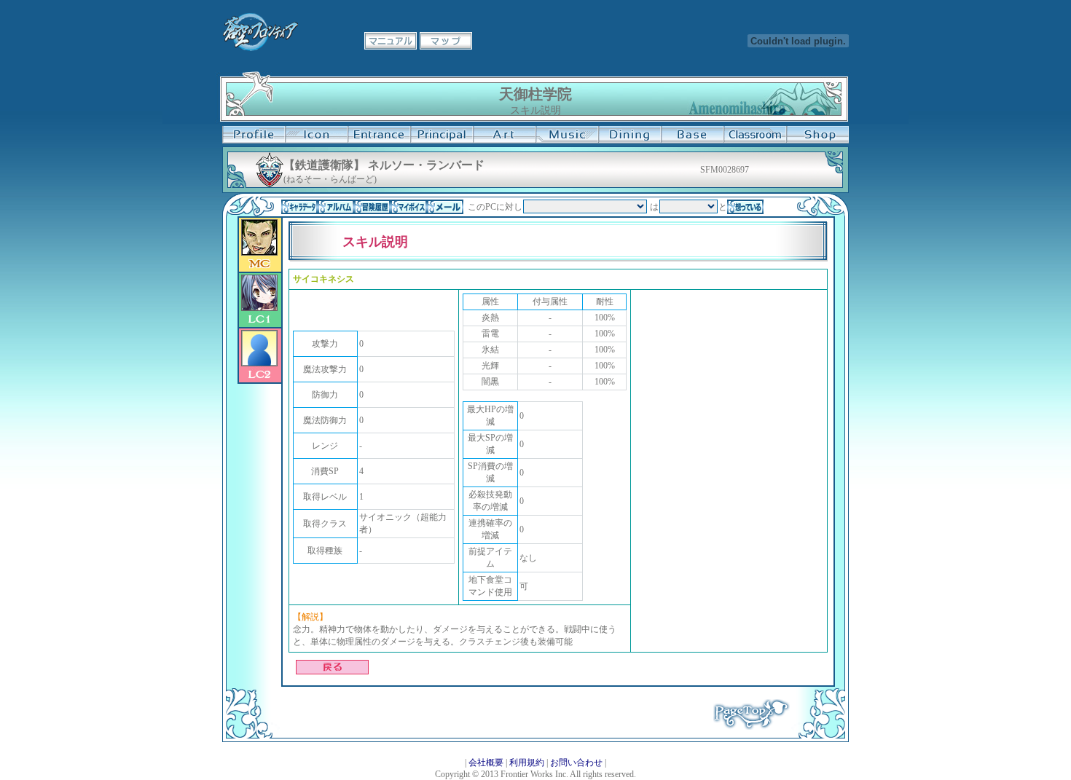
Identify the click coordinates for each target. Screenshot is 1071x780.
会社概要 (485, 762)
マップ (446, 41)
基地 (692, 134)
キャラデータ (299, 207)
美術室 (504, 134)
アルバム (336, 207)
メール (445, 207)
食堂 (629, 134)
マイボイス (409, 207)
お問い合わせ (576, 762)
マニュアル (390, 41)
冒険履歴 (372, 207)
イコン (316, 134)
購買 (817, 134)
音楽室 (567, 134)
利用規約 (526, 762)
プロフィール (253, 134)
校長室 (441, 134)
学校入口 (379, 134)
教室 (754, 134)
